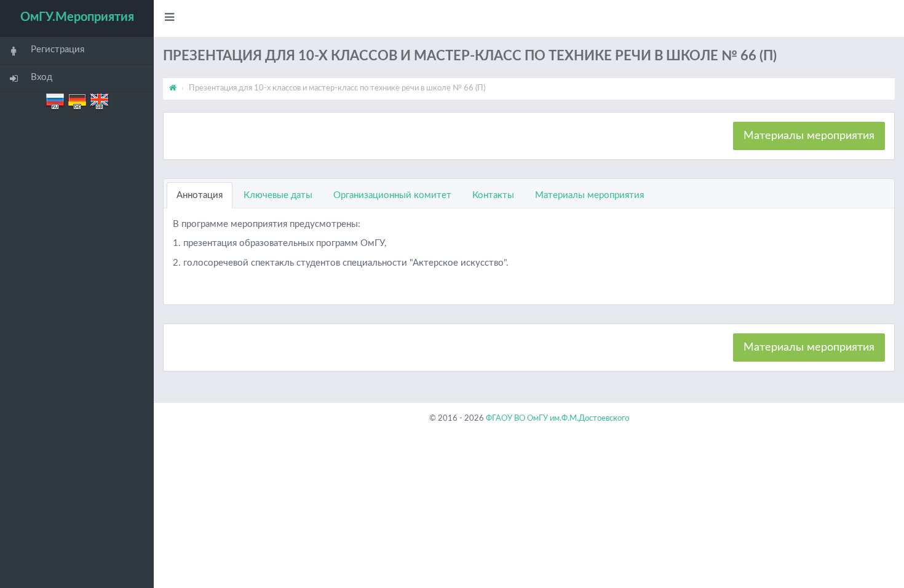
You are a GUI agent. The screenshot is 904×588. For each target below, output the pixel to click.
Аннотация (199, 195)
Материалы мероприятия (808, 135)
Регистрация (57, 49)
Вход (41, 77)
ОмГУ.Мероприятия (77, 17)
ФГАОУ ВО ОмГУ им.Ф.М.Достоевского (557, 419)
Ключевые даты (278, 195)
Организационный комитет (392, 195)
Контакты (493, 195)
